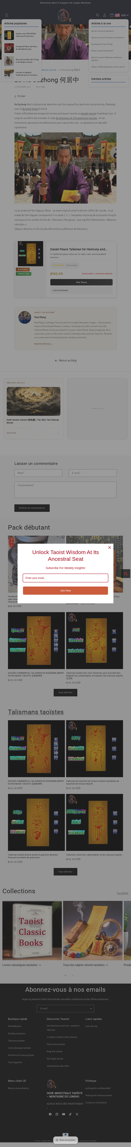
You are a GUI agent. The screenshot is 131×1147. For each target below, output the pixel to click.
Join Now (65, 590)
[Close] (109, 547)
